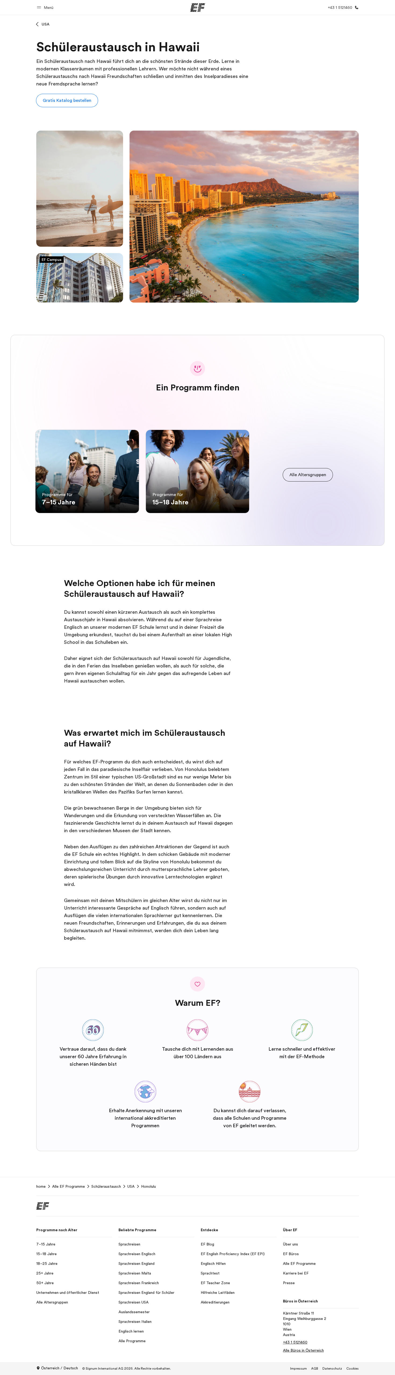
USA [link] (131, 1186)
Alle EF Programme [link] (68, 1186)
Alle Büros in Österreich (303, 1350)
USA (45, 24)
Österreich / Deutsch (59, 1368)
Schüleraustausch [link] (106, 1186)
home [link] (41, 1186)
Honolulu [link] (148, 1186)
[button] (46, 7)
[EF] (197, 7)
